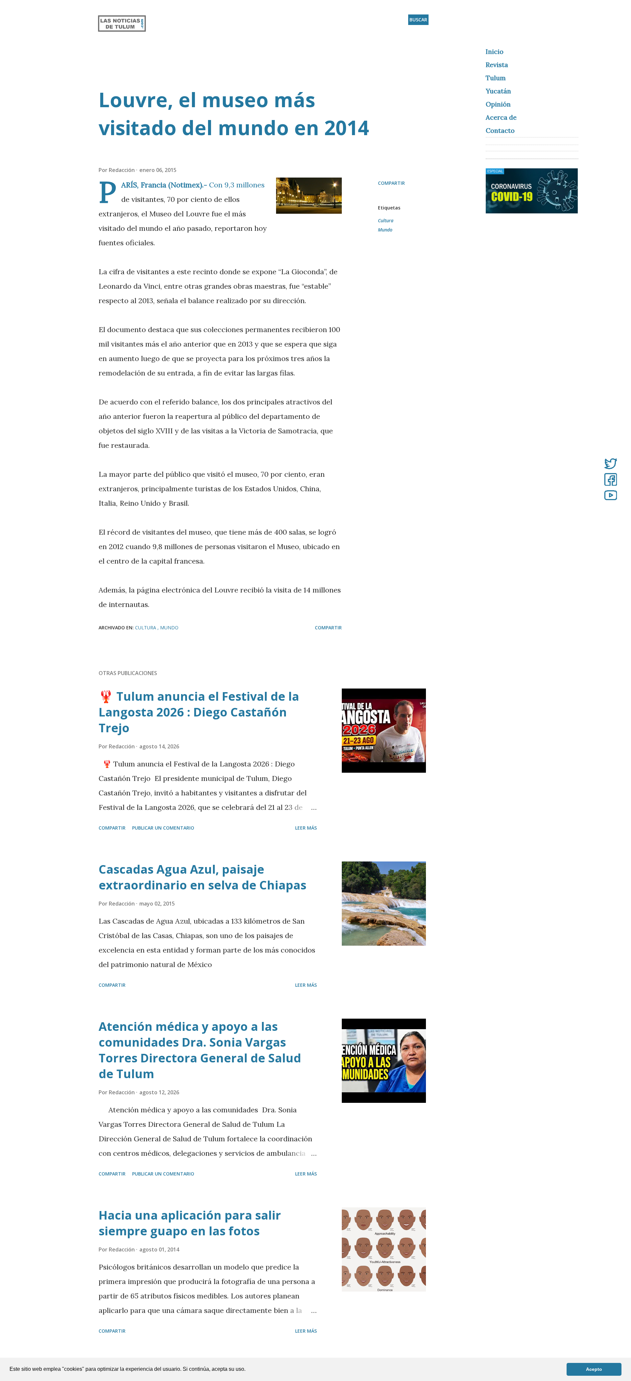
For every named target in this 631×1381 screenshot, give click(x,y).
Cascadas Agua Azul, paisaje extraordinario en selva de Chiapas (202, 877)
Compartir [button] (391, 183)
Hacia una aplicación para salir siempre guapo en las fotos (190, 1223)
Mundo (385, 230)
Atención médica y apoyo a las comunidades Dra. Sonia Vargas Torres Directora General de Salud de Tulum (200, 1050)
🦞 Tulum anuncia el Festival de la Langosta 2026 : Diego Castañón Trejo (199, 712)
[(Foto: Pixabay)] (309, 198)
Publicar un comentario (163, 828)
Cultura (385, 220)
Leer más (306, 828)
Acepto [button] (594, 1369)
